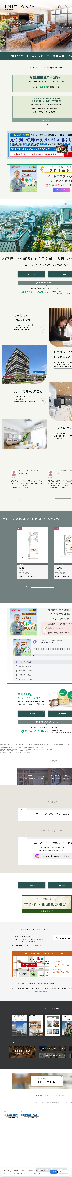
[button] (41, 125)
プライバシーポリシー (20, 1102)
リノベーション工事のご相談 (53, 1055)
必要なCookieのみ (63, 1172)
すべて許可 (53, 1172)
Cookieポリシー (11, 1173)
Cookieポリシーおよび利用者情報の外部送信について (46, 1102)
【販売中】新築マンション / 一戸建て (52, 1048)
